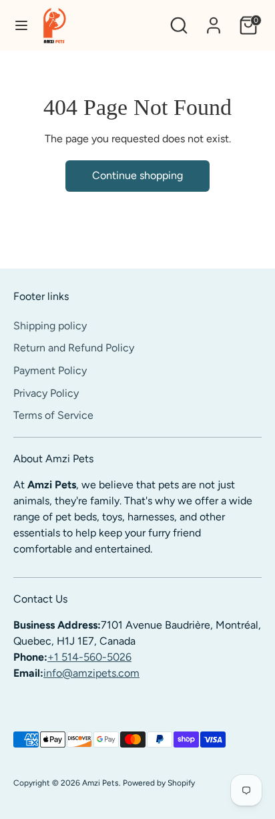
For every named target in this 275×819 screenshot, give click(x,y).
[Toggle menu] (21, 25)
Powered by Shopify (159, 783)
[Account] (213, 19)
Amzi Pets (100, 783)
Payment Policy (50, 370)
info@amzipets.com (91, 673)
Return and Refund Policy (73, 347)
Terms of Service (53, 415)
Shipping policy (50, 325)
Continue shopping (137, 175)
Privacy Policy (46, 393)
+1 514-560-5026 (89, 657)
